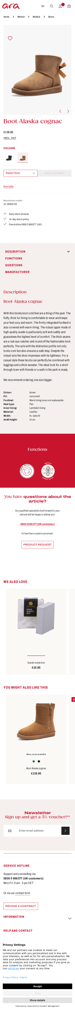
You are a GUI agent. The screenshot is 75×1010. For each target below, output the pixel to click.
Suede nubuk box (36, 662)
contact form (22, 893)
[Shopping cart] (69, 6)
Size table (8, 186)
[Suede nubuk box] (36, 616)
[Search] (51, 6)
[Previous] (60, 111)
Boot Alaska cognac (36, 768)
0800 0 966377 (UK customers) (37, 524)
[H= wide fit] (48, 471)
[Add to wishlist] (10, 38)
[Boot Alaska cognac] (37, 70)
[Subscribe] (65, 831)
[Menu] (42, 6)
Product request (37, 544)
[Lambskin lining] (27, 471)
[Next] (68, 111)
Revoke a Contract (20, 906)
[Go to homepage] (11, 6)
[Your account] (60, 6)
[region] (37, 70)
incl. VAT (10, 138)
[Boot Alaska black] (8, 157)
